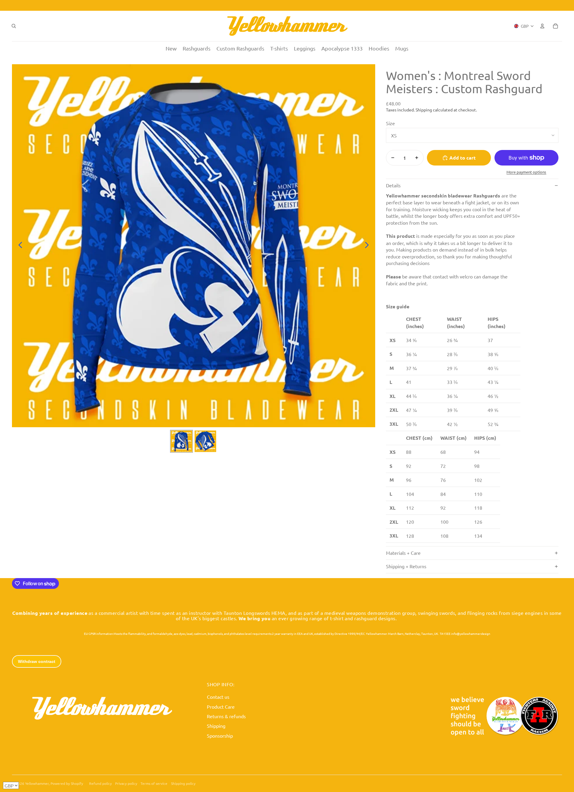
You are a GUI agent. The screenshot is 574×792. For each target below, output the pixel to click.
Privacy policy (126, 783)
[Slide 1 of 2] (181, 441)
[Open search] (13, 26)
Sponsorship (220, 736)
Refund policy (100, 783)
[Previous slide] (18, 245)
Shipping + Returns (406, 566)
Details (393, 185)
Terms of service (154, 783)
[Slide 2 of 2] (205, 441)
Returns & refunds (226, 716)
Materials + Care (403, 553)
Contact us (218, 697)
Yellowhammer (37, 783)
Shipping (216, 726)
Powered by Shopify (67, 783)
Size (390, 123)
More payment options (526, 171)
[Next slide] (368, 245)
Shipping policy (183, 783)
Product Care (221, 707)
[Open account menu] (542, 26)
